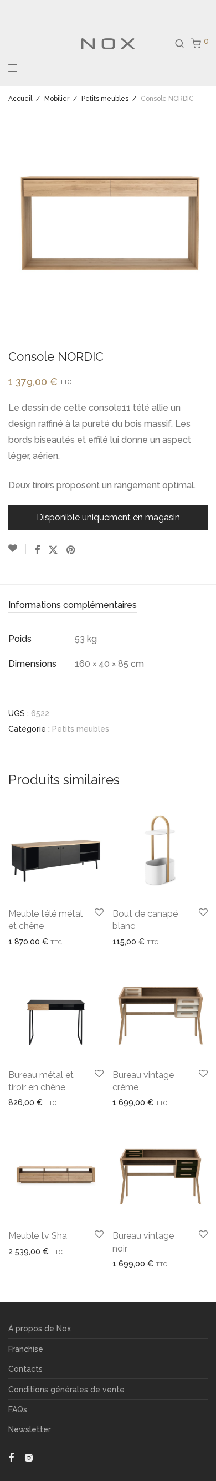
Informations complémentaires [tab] (72, 605)
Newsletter (29, 1429)
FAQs (17, 1409)
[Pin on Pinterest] (71, 550)
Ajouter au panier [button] (139, 941)
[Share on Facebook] (37, 550)
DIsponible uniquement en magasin (68, 1251)
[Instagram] (29, 1456)
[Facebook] (11, 1456)
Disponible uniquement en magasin (108, 517)
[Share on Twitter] (53, 550)
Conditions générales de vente (66, 1389)
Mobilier (56, 99)
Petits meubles (104, 99)
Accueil (20, 99)
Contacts (25, 1369)
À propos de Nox (39, 1328)
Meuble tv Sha (37, 1235)
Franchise (25, 1349)
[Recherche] (182, 43)
